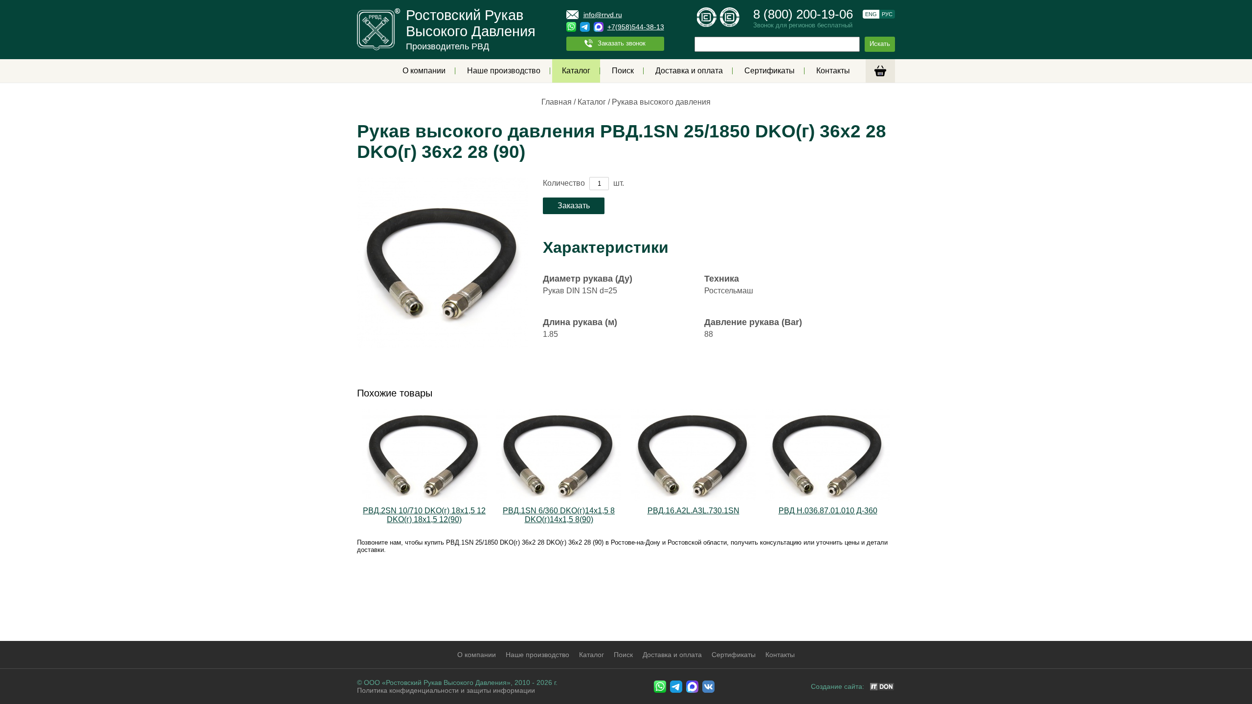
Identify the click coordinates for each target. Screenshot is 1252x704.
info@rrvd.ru (602, 15)
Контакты (833, 70)
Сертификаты (769, 70)
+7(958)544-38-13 (635, 27)
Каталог (576, 70)
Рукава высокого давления (661, 102)
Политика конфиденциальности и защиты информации (446, 690)
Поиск (623, 70)
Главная (556, 102)
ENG (871, 14)
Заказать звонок (622, 43)
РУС (887, 14)
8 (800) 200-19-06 (803, 14)
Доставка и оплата (689, 70)
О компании (424, 70)
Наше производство (503, 70)
